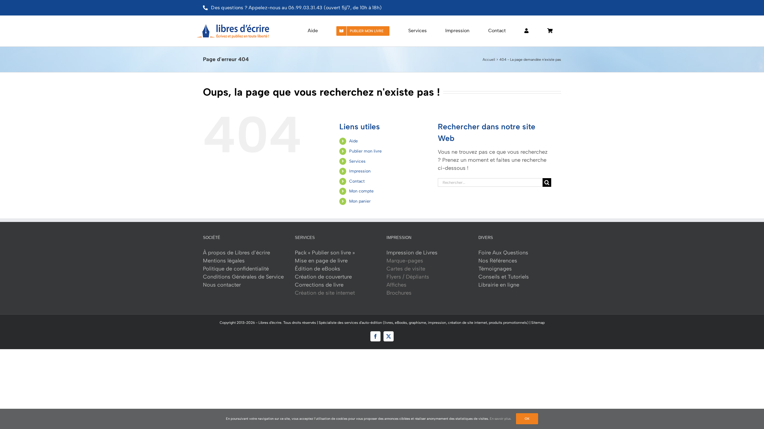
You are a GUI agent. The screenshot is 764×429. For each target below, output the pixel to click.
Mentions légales (224, 260)
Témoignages (495, 268)
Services (357, 161)
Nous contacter (222, 285)
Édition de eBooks (317, 268)
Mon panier (360, 201)
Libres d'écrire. (270, 323)
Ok (527, 419)
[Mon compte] (526, 31)
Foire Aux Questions (503, 252)
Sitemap (538, 323)
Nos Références (497, 260)
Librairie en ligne (498, 285)
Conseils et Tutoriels (503, 276)
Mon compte (361, 191)
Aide (353, 141)
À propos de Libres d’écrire (236, 252)
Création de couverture (323, 276)
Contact (357, 181)
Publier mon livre (365, 151)
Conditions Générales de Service (243, 276)
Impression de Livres (412, 252)
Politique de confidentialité (236, 268)
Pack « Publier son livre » (325, 252)
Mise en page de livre (321, 260)
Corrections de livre (319, 285)
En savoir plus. (501, 419)
